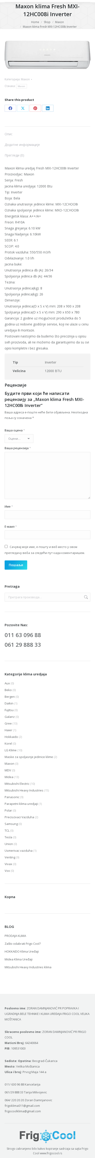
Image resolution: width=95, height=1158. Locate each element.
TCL (7, 830)
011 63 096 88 (23, 635)
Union (9, 844)
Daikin (9, 703)
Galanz (10, 717)
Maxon (25, 79)
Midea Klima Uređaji (19, 959)
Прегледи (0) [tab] (14, 155)
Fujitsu (9, 710)
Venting (10, 857)
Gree (8, 723)
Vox (7, 871)
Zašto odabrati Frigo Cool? (23, 943)
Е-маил (11, 526)
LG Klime (11, 750)
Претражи (85, 597)
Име (9, 506)
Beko (8, 690)
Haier (8, 730)
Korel (8, 743)
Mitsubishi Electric (17, 784)
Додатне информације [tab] (22, 144)
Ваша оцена (15, 430)
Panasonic (12, 797)
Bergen (10, 697)
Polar (8, 810)
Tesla (8, 837)
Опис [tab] (8, 134)
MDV (8, 770)
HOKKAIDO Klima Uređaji (22, 951)
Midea (9, 777)
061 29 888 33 (23, 644)
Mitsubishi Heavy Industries (24, 790)
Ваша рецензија (18, 448)
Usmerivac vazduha (19, 850)
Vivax (8, 864)
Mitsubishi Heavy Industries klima (28, 967)
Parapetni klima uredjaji (21, 804)
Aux (7, 683)
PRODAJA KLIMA (15, 936)
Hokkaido (11, 737)
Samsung (11, 824)
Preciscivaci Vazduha (19, 817)
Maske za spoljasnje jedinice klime (29, 757)
